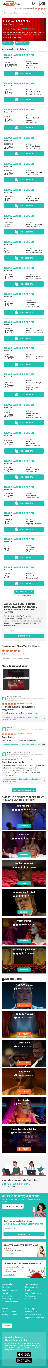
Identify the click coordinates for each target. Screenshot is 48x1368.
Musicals (5, 1293)
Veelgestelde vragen (33, 1293)
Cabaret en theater (9, 1290)
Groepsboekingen (9, 1311)
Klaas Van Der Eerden (16, 24)
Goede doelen (30, 1299)
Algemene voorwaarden (34, 1317)
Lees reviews (8, 1253)
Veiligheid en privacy (33, 1314)
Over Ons (28, 1290)
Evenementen (7, 1296)
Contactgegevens (32, 1296)
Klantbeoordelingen (33, 1287)
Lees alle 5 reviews (28, 29)
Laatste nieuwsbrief (10, 1301)
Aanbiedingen (7, 1299)
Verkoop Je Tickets (9, 1314)
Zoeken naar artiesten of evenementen (17, 13)
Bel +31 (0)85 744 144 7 (16, 1183)
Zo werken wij (9, 1275)
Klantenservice (31, 1311)
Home (5, 24)
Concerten (6, 1287)
